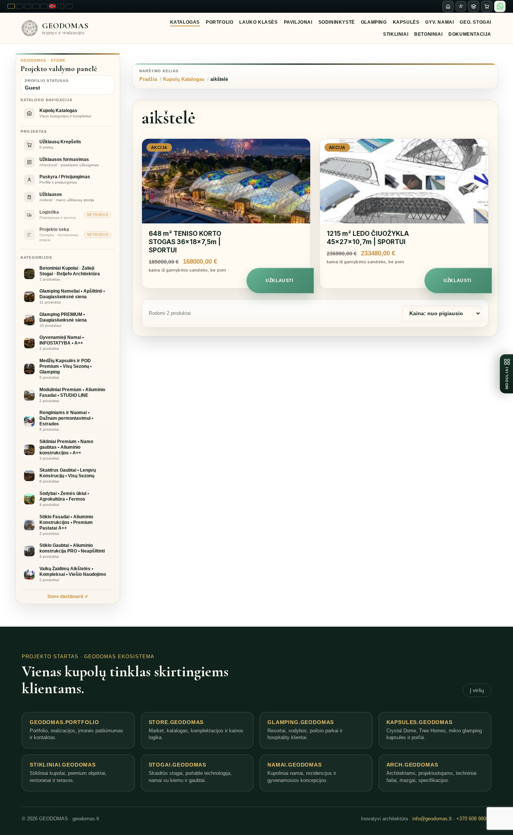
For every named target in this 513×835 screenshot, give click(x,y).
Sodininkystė (336, 22)
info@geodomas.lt (432, 818)
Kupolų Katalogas (183, 79)
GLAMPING (374, 22)
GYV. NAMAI (439, 22)
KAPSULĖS (406, 22)
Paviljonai (298, 22)
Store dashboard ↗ (67, 596)
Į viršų (477, 690)
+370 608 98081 (473, 818)
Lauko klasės (258, 22)
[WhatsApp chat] (499, 6)
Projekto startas (50, 656)
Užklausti (279, 280)
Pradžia (148, 79)
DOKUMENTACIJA (469, 34)
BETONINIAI (428, 34)
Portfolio (219, 22)
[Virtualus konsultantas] (461, 6)
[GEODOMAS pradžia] (448, 6)
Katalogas (185, 22)
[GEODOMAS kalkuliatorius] (473, 6)
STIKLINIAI (395, 34)
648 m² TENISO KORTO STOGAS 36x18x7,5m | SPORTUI (185, 242)
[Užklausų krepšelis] (486, 6)
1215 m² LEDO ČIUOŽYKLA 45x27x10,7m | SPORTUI (368, 238)
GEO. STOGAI (475, 22)
